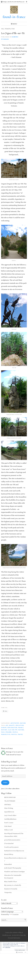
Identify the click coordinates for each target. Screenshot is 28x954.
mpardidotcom (9, 812)
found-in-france (14, 17)
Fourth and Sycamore (11, 847)
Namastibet (8, 864)
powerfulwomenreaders (12, 840)
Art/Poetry (14, 723)
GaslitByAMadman (10, 819)
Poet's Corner (8, 823)
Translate (15, 914)
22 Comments (5, 39)
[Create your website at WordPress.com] (14, 1)
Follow (5, 782)
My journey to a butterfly (12, 885)
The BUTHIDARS (9, 801)
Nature (23, 723)
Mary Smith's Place (10, 882)
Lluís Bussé (8, 826)
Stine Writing (8, 808)
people (15, 732)
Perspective (5, 734)
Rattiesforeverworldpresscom (14, 851)
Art (7, 725)
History (4, 730)
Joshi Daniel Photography (12, 868)
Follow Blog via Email (9, 762)
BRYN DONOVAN (10, 797)
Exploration (12, 727)
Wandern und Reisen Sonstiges (14, 872)
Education (20, 725)
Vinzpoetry (8, 892)
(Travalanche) (9, 843)
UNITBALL (7, 805)
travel (20, 734)
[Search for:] (14, 920)
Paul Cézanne (6, 732)
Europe (4, 727)
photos (14, 734)
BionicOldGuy (8, 854)
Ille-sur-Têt (13, 730)
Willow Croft (8, 830)
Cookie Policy (7, 947)
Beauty (12, 725)
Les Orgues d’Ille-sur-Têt (13, 33)
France (20, 727)
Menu (15, 24)
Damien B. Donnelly (10, 889)
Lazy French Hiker (10, 815)
